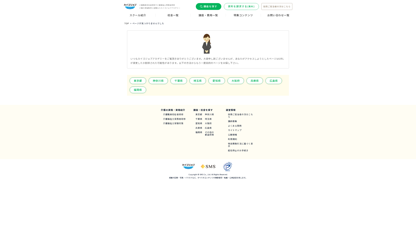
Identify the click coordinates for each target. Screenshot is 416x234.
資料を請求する (241, 6)
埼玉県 (198, 81)
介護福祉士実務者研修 (174, 119)
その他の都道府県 (209, 133)
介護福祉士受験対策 (173, 123)
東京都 (138, 81)
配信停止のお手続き (238, 150)
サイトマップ (235, 130)
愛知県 (217, 81)
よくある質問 (235, 126)
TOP (126, 23)
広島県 (274, 81)
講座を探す (210, 6)
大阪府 (236, 81)
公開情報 (232, 135)
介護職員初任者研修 (173, 114)
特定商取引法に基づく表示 (240, 145)
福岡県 (138, 90)
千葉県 (179, 81)
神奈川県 (158, 81)
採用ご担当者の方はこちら (277, 6)
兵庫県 (255, 81)
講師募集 (232, 121)
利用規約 (232, 139)
